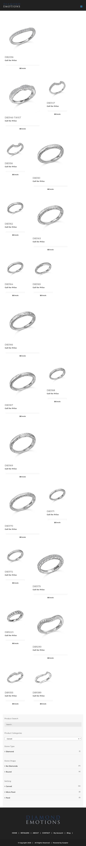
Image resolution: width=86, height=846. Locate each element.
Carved (9, 786)
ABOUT (36, 833)
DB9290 (37, 647)
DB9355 (9, 692)
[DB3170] (22, 502)
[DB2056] (22, 33)
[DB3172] (15, 555)
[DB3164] (15, 268)
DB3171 (50, 511)
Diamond (10, 751)
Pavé (8, 798)
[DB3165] (43, 268)
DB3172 (9, 572)
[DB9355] (15, 676)
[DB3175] (50, 563)
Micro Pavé (10, 792)
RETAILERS (25, 833)
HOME (14, 833)
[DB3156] (15, 147)
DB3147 (51, 103)
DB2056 (9, 57)
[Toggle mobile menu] (81, 6)
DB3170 (9, 526)
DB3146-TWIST (13, 117)
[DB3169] (22, 442)
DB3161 (36, 178)
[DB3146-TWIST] (22, 94)
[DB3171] (57, 495)
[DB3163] (50, 215)
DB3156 (9, 163)
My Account (58, 833)
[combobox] (43, 738)
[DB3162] (15, 207)
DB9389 (37, 692)
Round (9, 772)
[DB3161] (50, 154)
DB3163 (37, 238)
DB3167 (9, 405)
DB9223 (9, 632)
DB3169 (9, 465)
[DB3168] (57, 374)
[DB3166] (22, 321)
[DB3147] (57, 86)
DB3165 (37, 284)
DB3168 (51, 390)
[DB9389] (43, 676)
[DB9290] (50, 623)
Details (23, 68)
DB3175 (37, 586)
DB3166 (9, 344)
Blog (69, 833)
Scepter (65, 843)
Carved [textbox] (42, 739)
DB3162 (9, 224)
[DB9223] (15, 616)
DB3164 (9, 284)
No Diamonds (12, 766)
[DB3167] (22, 381)
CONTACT (46, 833)
